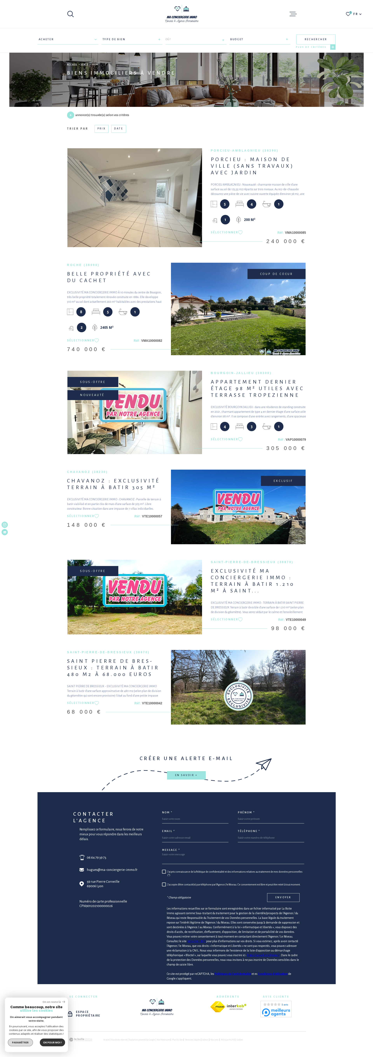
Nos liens (214, 1040)
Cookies (239, 1040)
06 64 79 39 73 (96, 857)
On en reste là (52, 1001)
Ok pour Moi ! (52, 1042)
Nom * (167, 812)
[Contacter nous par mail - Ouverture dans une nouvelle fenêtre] (5, 532)
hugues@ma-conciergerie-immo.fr (112, 870)
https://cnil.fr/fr (196, 941)
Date (118, 128)
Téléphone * (249, 831)
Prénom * (246, 812)
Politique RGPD (227, 1040)
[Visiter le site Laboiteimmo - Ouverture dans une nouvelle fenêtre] (80, 1039)
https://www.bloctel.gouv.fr (263, 955)
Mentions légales (192, 1040)
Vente (84, 64)
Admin (205, 1040)
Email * (168, 831)
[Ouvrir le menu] (293, 13)
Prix (102, 128)
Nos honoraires (163, 1040)
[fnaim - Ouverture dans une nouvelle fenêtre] (218, 1007)
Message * (171, 850)
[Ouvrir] (70, 13)
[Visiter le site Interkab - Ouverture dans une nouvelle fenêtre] (236, 1007)
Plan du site (177, 1040)
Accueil (72, 64)
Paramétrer (20, 1042)
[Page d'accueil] (182, 14)
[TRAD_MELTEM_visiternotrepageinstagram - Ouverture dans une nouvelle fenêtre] (5, 525)
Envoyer (283, 897)
